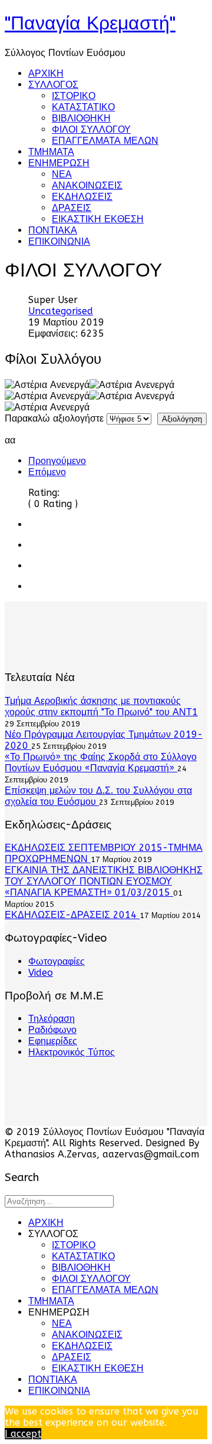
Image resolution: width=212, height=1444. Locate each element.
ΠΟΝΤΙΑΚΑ (52, 230)
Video (40, 972)
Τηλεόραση (51, 1018)
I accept (23, 1433)
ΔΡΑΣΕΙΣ (71, 207)
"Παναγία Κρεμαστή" (90, 23)
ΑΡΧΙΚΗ (46, 73)
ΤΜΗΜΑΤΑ (51, 151)
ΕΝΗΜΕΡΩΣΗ (59, 163)
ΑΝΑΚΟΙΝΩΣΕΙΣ (87, 185)
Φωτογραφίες (56, 961)
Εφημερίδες (52, 1041)
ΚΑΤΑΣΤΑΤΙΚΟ (83, 107)
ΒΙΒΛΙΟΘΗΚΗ (81, 118)
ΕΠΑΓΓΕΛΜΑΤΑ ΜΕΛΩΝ (105, 140)
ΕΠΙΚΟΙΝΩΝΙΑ (59, 241)
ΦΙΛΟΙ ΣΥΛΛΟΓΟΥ (91, 129)
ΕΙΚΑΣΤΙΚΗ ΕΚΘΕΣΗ (98, 219)
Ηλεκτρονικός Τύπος (71, 1052)
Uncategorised (60, 311)
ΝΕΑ (62, 174)
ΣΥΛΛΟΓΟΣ (53, 84)
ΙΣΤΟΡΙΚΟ (73, 95)
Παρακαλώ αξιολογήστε (54, 418)
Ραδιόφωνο (52, 1029)
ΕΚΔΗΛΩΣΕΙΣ (82, 196)
